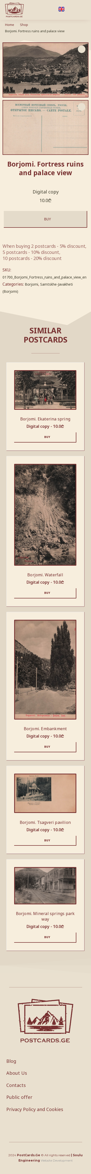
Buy (47, 219)
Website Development (57, 1160)
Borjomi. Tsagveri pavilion (45, 822)
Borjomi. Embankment (45, 728)
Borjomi (31, 284)
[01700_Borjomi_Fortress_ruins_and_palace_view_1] (45, 128)
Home (9, 24)
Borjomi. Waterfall (45, 575)
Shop (24, 24)
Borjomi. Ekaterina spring (45, 419)
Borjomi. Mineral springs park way (45, 916)
